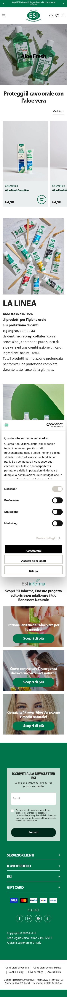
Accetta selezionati (33, 560)
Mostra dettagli (46, 538)
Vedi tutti (58, 111)
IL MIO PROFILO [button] (19, 866)
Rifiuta (33, 571)
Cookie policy (16, 972)
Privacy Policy (35, 972)
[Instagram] (28, 918)
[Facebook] (19, 918)
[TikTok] (47, 918)
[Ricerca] (51, 16)
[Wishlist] (57, 16)
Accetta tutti (34, 550)
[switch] (57, 500)
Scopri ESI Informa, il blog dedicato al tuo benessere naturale (33, 3)
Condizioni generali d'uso (47, 967)
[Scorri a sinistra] (3, 3)
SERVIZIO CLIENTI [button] (20, 855)
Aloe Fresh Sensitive (16, 190)
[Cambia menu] (4, 16)
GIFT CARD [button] (15, 888)
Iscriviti (33, 832)
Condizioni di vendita (17, 967)
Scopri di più (33, 638)
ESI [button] (9, 877)
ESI (31, 933)
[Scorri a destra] (63, 3)
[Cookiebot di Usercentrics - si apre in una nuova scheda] (47, 425)
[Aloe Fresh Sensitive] (25, 151)
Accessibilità (54, 972)
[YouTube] (38, 918)
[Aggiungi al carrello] (41, 199)
